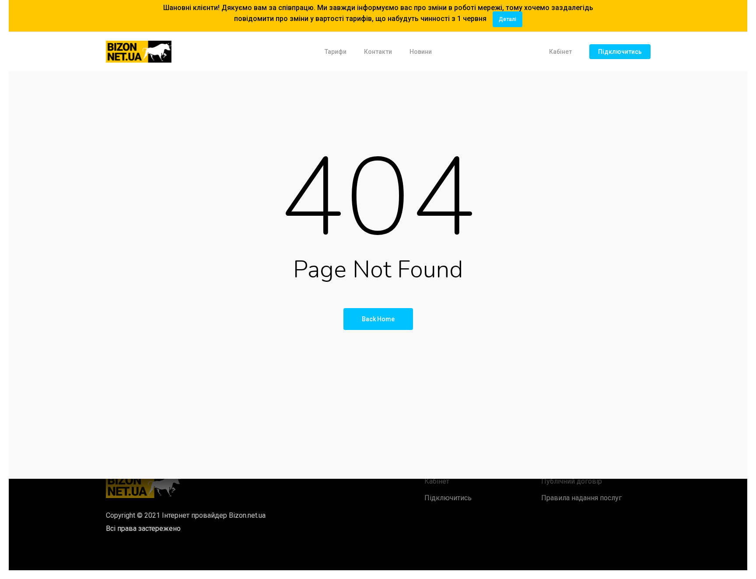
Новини (421, 52)
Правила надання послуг (581, 498)
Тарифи (335, 52)
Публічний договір (571, 481)
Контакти (378, 52)
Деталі (507, 19)
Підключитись (620, 52)
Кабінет (560, 52)
